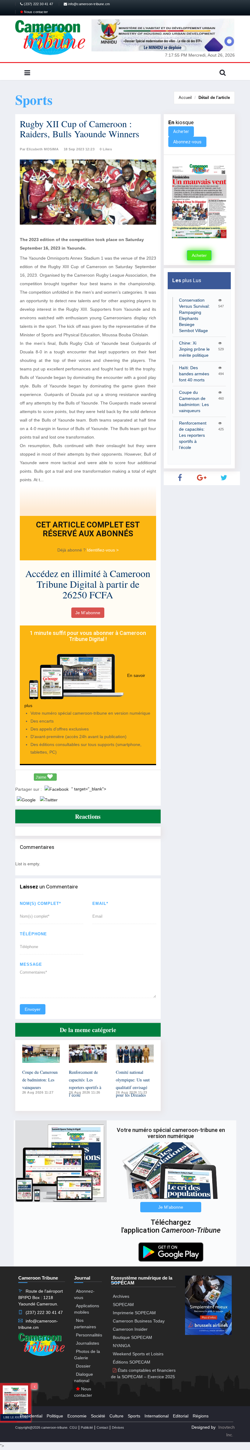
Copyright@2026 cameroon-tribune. (41, 1427)
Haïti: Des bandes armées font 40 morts (194, 373)
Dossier (83, 1366)
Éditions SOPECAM (131, 1362)
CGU (73, 1427)
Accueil (185, 97)
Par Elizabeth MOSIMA (39, 149)
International (157, 1415)
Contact (102, 1427)
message (31, 964)
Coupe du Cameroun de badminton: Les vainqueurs (40, 1079)
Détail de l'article (214, 97)
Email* (100, 903)
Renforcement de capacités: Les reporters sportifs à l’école (192, 435)
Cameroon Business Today (139, 1321)
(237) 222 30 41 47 (38, 4)
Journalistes (87, 1343)
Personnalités (89, 1335)
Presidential (31, 1415)
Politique (55, 1415)
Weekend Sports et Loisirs (138, 1353)
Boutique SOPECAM (132, 1337)
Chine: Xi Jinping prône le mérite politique (194, 349)
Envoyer (33, 1009)
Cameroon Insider (130, 1329)
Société (98, 1415)
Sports (134, 1415)
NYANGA (121, 1345)
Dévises (118, 1427)
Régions (201, 1415)
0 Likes (106, 149)
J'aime (41, 777)
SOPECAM (123, 1304)
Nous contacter (35, 12)
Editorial (180, 1415)
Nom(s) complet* (40, 903)
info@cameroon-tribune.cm (88, 4)
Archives (121, 1296)
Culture (116, 1415)
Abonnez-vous (187, 141)
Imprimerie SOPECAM (134, 1312)
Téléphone (33, 934)
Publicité (87, 1427)
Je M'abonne (87, 612)
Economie (77, 1415)
